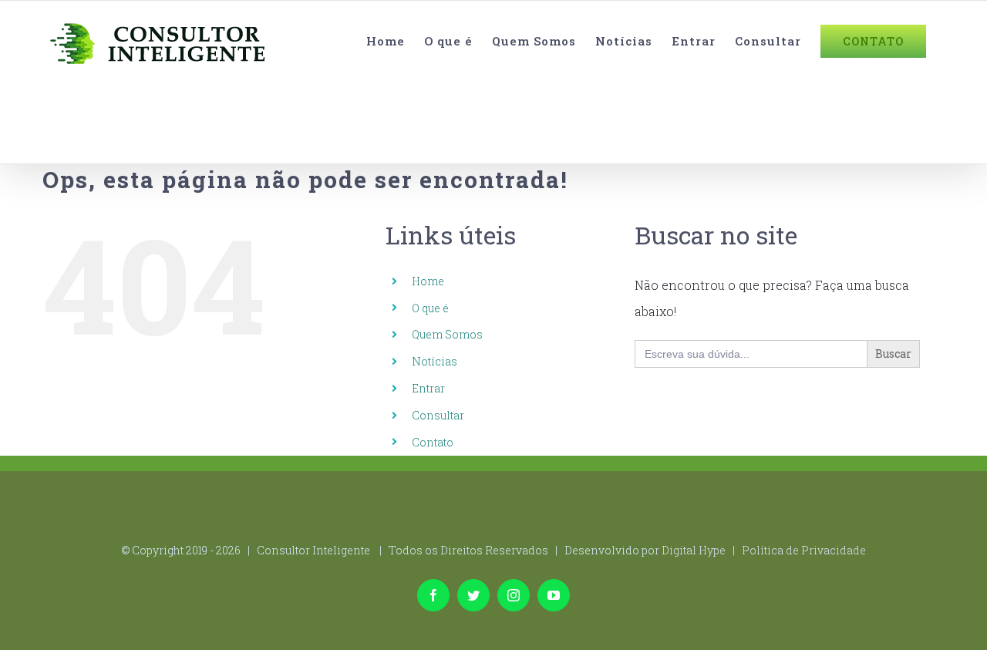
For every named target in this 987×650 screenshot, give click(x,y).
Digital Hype (694, 550)
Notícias (434, 361)
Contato (432, 442)
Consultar (438, 415)
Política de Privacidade (804, 550)
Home (428, 281)
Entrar (428, 388)
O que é (430, 308)
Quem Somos (447, 334)
